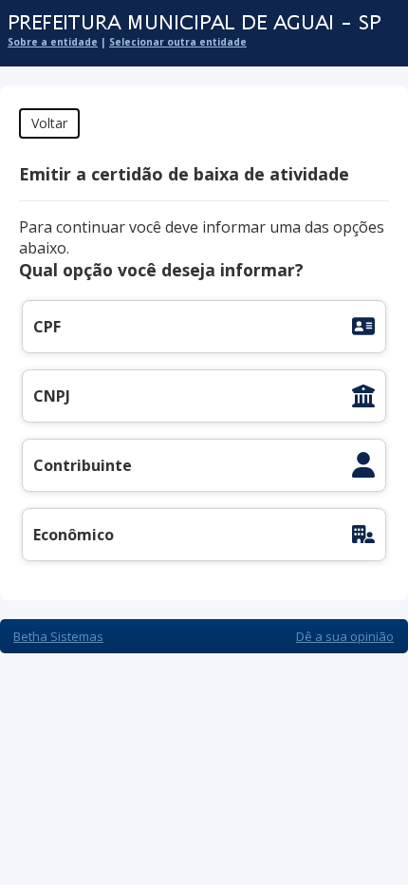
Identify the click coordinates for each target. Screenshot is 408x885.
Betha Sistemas (58, 636)
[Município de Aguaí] (194, 23)
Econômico (73, 534)
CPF (47, 326)
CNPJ (51, 396)
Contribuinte (82, 465)
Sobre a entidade (53, 41)
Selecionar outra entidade (178, 41)
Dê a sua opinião (345, 636)
